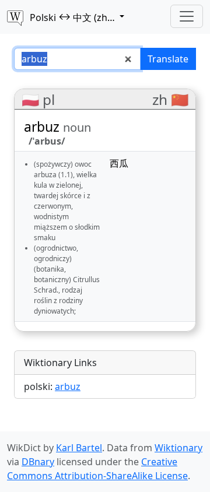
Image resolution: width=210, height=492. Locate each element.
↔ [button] (88, 17)
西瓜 (119, 163)
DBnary (38, 461)
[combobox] (77, 59)
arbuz (67, 386)
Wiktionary (178, 447)
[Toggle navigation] (186, 16)
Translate (168, 58)
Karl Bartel (79, 447)
